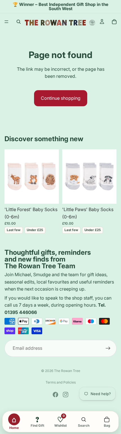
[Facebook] (55, 394)
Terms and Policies (61, 382)
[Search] (18, 21)
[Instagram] (65, 394)
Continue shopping (60, 98)
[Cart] (114, 21)
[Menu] (6, 21)
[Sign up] (108, 348)
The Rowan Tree (67, 371)
